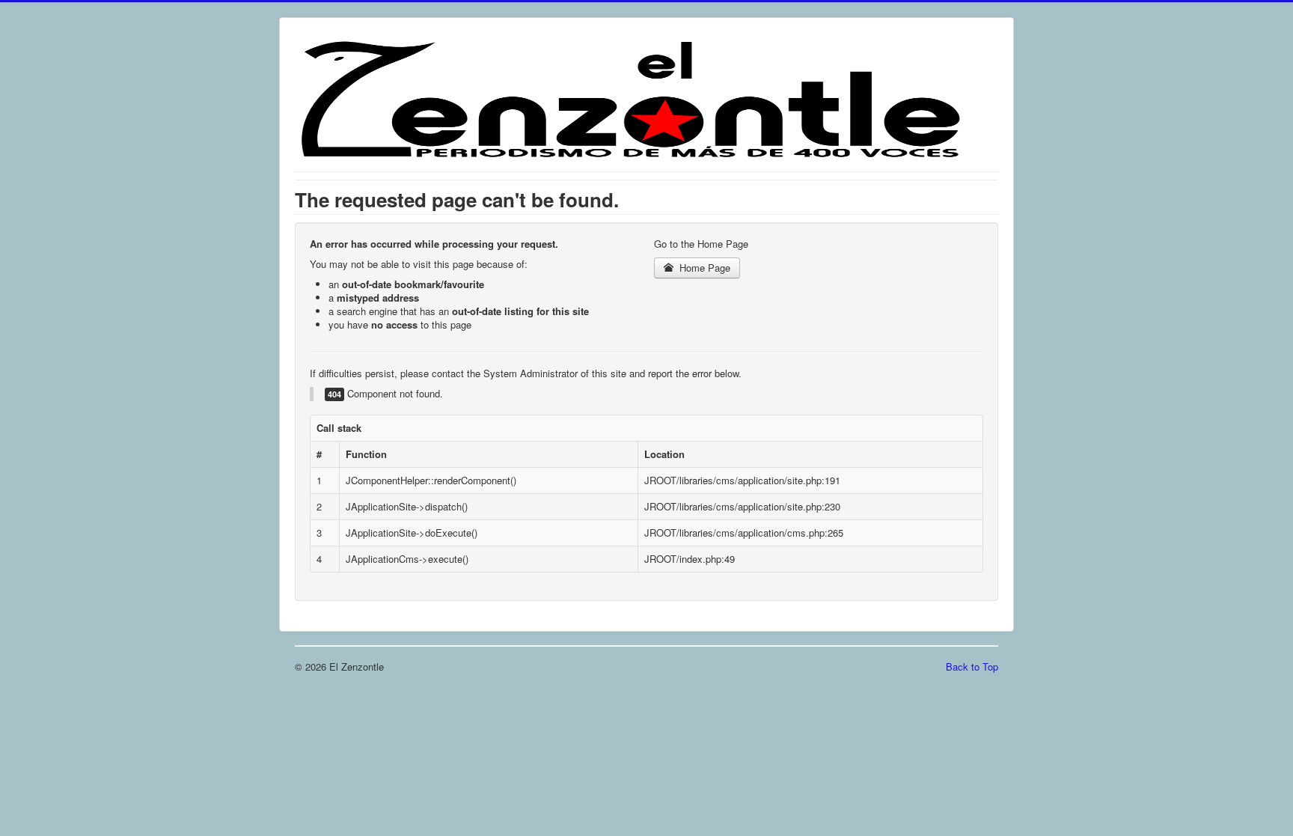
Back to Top (972, 666)
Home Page (703, 267)
